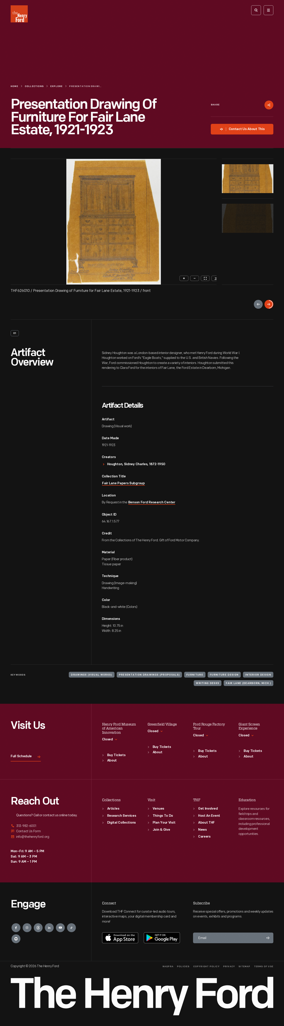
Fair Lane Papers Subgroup (123, 483)
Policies (183, 966)
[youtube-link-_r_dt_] (60, 927)
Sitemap (244, 966)
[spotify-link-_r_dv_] (16, 938)
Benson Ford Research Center (151, 502)
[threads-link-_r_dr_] (38, 927)
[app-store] (120, 937)
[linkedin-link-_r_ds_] (49, 927)
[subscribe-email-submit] (268, 938)
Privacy (229, 966)
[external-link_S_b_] (46, 831)
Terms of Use (263, 966)
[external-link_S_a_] (46, 826)
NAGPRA (168, 966)
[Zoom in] (183, 278)
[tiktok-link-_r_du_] (71, 927)
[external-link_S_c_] (46, 837)
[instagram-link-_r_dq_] (27, 927)
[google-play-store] (162, 937)
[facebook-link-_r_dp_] (16, 927)
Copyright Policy (206, 966)
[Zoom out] (194, 278)
